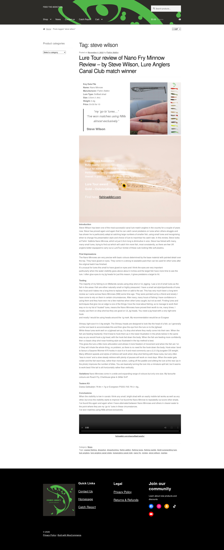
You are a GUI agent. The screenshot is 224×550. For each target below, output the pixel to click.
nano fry (137, 453)
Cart (97, 19)
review (145, 453)
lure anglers (84, 453)
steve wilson (154, 453)
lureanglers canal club (123, 453)
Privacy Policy (123, 492)
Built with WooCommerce (69, 535)
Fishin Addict (112, 52)
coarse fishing (90, 450)
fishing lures (137, 450)
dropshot (102, 450)
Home (48, 29)
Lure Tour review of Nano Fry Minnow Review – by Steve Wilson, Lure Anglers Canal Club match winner (124, 63)
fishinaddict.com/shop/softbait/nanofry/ (130, 436)
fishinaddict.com (110, 197)
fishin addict (125, 450)
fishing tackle (150, 450)
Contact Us (85, 491)
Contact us (70, 19)
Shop (45, 19)
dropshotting (113, 450)
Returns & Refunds (126, 500)
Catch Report (85, 19)
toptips (164, 453)
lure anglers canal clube (101, 453)
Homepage (85, 499)
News (58, 19)
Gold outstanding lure (167, 450)
